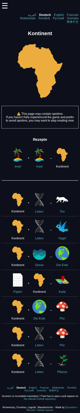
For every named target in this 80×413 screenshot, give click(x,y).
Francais (73, 14)
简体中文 (73, 21)
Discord (31, 410)
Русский (58, 18)
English (59, 14)
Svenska (73, 18)
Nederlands (28, 18)
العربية (32, 14)
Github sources (45, 410)
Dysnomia (70, 407)
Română (44, 18)
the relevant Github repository (39, 398)
